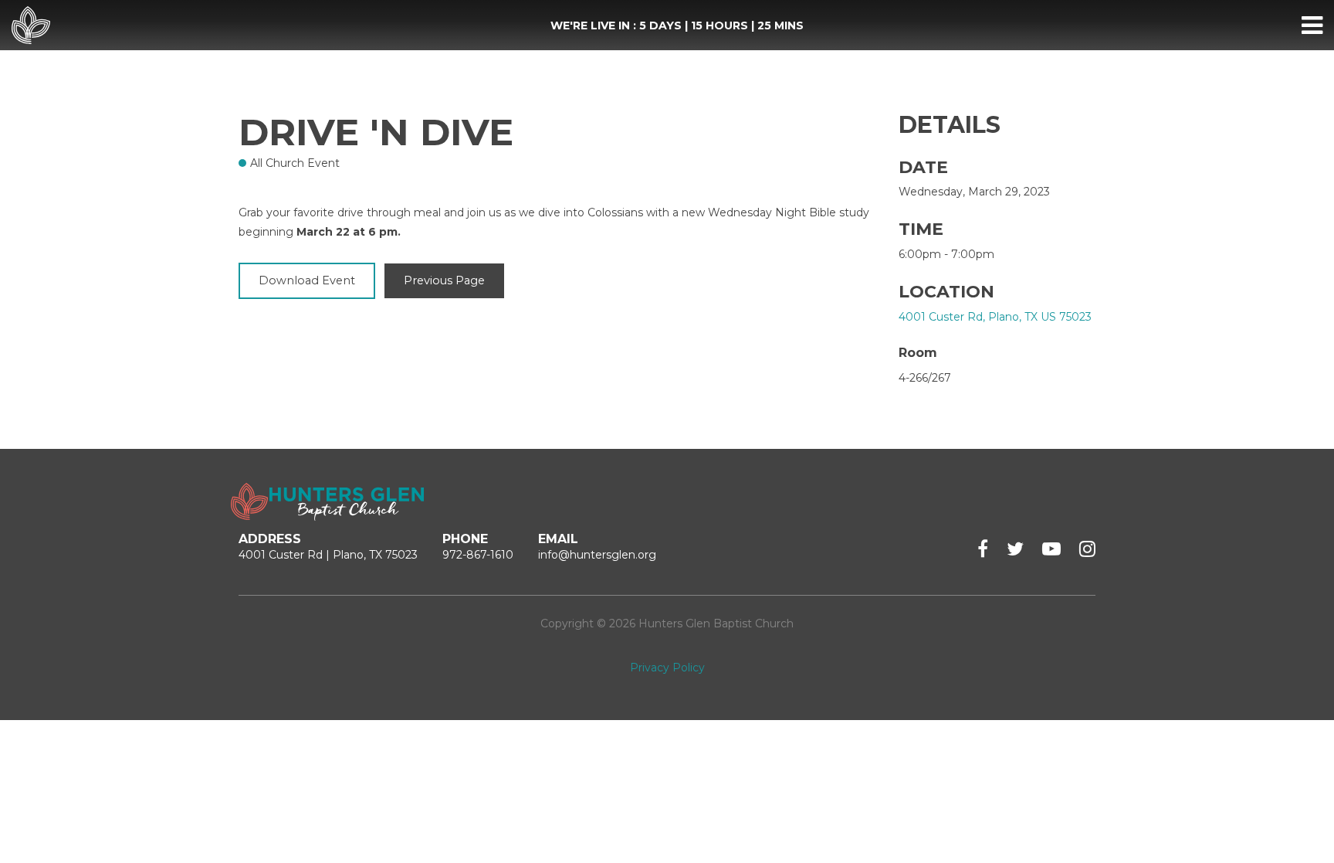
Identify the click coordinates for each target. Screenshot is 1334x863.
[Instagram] (1087, 549)
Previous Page (444, 280)
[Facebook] (982, 549)
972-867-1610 (477, 555)
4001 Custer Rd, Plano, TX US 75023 (995, 317)
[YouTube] (1051, 549)
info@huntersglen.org (597, 555)
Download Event (307, 280)
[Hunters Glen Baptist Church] (31, 25)
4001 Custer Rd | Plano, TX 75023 (328, 555)
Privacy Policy (667, 667)
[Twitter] (1015, 549)
